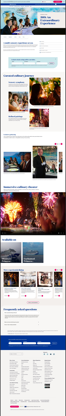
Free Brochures (23, 391)
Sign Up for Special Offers (14, 375)
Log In (49, 4)
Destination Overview (24, 362)
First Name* (26, 61)
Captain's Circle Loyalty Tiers (14, 387)
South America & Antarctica (25, 382)
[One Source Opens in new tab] (22, 406)
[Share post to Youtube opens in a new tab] (51, 354)
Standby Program (12, 380)
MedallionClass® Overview (49, 379)
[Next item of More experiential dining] (61, 270)
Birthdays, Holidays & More (37, 376)
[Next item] (61, 144)
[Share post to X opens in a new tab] (48, 354)
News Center (21, 400)
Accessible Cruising (24, 401)
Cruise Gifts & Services (36, 378)
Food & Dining (35, 368)
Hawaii (22, 376)
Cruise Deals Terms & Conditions (15, 373)
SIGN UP (51, 63)
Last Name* (38, 61)
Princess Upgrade (47, 365)
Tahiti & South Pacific (24, 383)
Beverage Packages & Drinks (37, 369)
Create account (52, 4)
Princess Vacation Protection (14, 365)
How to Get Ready (47, 363)
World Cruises (23, 385)
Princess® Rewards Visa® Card (37, 382)
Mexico (22, 379)
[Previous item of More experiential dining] (55, 270)
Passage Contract (27, 400)
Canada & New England (25, 369)
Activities (34, 371)
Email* (13, 61)
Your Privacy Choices (14, 402)
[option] (17, 163)
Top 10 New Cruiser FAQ (13, 390)
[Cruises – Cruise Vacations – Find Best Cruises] (15, 4)
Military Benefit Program (13, 376)
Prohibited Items (47, 376)
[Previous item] (55, 144)
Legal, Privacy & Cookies (35, 400)
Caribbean (22, 371)
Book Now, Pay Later (13, 378)
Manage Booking (47, 362)
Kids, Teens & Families (36, 374)
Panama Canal (23, 380)
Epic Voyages (23, 386)
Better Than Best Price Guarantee (15, 393)
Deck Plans (34, 363)
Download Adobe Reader (45, 401)
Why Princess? (12, 385)
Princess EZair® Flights (13, 363)
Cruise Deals (45, 4)
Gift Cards (34, 381)
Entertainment (35, 372)
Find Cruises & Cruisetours (14, 362)
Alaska (22, 363)
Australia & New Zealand (25, 366)
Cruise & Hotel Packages (48, 374)
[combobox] (17, 353)
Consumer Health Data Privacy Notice (34, 401)
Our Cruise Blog (12, 389)
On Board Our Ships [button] (17, 6)
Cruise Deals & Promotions (14, 372)
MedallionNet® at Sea (48, 381)
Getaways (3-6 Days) (24, 374)
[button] (33, 302)
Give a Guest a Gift (36, 379)
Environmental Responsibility (44, 400)
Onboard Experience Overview (37, 366)
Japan (22, 377)
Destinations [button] (22, 6)
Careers (16, 400)
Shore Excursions (24, 388)
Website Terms (35, 345)
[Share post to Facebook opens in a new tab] (44, 354)
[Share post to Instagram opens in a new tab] (54, 354)
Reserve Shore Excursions (48, 366)
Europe (22, 372)
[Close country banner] (63, 1)
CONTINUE (58, 1)
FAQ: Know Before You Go (49, 371)
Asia (22, 365)
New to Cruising (12, 384)
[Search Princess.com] (55, 4)
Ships (34, 362)
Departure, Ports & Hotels (25, 390)
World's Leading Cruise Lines (15, 401)
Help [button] (30, 6)
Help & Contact (12, 392)
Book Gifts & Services (48, 369)
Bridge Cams (35, 365)
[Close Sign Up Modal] (55, 59)
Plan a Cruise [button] (11, 6)
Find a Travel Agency (13, 368)
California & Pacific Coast (25, 368)
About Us (12, 400)
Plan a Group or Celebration (14, 366)
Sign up (54, 343)
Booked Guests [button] (27, 6)
